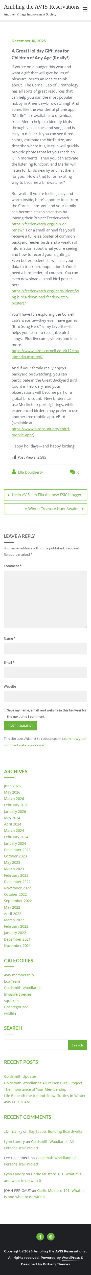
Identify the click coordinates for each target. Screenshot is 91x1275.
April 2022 (12, 913)
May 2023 (12, 862)
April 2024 (12, 824)
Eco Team (12, 981)
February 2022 (16, 926)
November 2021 (17, 945)
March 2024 (14, 830)
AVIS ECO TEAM (17, 1102)
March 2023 (14, 868)
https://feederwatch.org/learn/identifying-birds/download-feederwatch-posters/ (45, 297)
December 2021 (17, 939)
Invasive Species (18, 994)
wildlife (10, 1013)
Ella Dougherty (30, 472)
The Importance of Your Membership (35, 1089)
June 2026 (12, 785)
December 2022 (17, 881)
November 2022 (17, 888)
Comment (12, 566)
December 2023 (17, 849)
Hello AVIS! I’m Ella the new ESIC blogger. (47, 494)
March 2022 (14, 920)
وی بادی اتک (13, 1131)
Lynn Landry (14, 1141)
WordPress (71, 1257)
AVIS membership (19, 975)
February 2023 (16, 875)
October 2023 (15, 856)
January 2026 (15, 811)
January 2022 (15, 932)
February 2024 (16, 836)
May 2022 (12, 907)
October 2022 (15, 894)
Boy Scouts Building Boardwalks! (56, 1131)
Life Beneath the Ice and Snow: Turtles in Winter (45, 1095)
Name (9, 638)
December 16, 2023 (29, 41)
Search (13, 1028)
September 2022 (18, 900)
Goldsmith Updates (20, 1076)
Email (9, 662)
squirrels (11, 1000)
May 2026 (12, 792)
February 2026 (16, 804)
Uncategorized (16, 1006)
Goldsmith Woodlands (22, 987)
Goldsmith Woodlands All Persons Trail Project (43, 1083)
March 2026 (14, 798)
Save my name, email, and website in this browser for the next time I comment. (46, 713)
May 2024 (12, 817)
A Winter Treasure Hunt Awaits (52, 508)
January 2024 (15, 843)
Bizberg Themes (56, 1264)
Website (10, 686)
